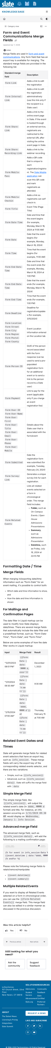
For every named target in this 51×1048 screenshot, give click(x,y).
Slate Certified (41, 997)
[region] (25, 853)
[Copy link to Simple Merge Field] (36, 794)
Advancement (31, 998)
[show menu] (47, 12)
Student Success (29, 993)
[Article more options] (46, 26)
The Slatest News (9, 1016)
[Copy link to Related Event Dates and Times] (17, 747)
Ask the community (14, 964)
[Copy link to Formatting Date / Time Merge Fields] (28, 572)
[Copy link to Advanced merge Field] (41, 827)
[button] (14, 941)
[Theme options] (47, 19)
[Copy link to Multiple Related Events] (42, 886)
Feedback (41, 992)
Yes (11, 930)
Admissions (30, 989)
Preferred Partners (41, 1003)
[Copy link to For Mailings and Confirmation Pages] (37, 614)
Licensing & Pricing (10, 1020)
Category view (13, 26)
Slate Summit (7, 1026)
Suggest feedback (35, 964)
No (25, 930)
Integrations (7, 1023)
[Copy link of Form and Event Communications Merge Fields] (16, 40)
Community (42, 989)
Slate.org (29, 1002)
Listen (8, 50)
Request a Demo (37, 1013)
